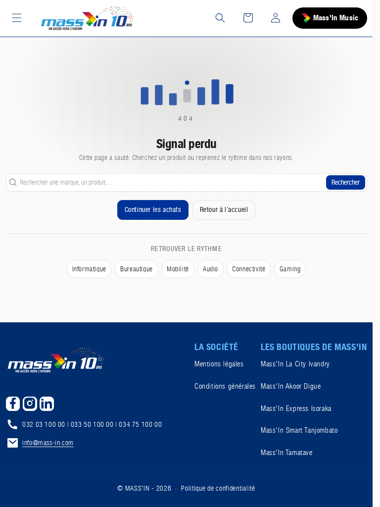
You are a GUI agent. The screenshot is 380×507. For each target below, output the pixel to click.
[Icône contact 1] (13, 404)
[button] (17, 18)
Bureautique (136, 269)
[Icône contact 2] (30, 404)
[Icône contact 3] (47, 404)
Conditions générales (225, 386)
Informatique (89, 269)
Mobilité (178, 269)
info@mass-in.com (48, 443)
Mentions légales (219, 363)
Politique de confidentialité (218, 488)
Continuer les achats (153, 209)
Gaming (290, 269)
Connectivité (248, 269)
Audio (210, 269)
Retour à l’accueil (224, 209)
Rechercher (346, 182)
